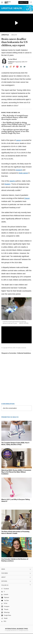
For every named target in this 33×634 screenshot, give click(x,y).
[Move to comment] (24, 66)
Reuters (7, 184)
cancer (18, 140)
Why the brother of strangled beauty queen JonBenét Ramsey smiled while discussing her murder (14, 117)
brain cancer (23, 173)
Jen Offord (13, 59)
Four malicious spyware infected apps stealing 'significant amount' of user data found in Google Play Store (15, 131)
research (19, 170)
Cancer (27, 198)
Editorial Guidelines (24, 353)
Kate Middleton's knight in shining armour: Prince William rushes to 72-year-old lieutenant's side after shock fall (16, 124)
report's (12, 181)
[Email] (21, 66)
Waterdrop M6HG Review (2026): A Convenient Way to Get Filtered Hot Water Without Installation (16, 472)
